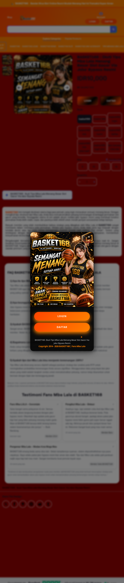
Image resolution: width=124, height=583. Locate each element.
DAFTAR (62, 327)
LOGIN (62, 316)
